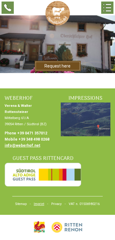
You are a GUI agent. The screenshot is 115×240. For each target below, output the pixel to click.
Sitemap (21, 204)
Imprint (39, 204)
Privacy (56, 204)
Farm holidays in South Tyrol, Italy (39, 227)
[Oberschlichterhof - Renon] (57, 13)
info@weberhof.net (22, 145)
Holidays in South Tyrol (67, 227)
